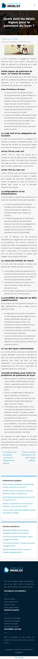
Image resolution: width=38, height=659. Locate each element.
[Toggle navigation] (34, 5)
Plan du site (19, 657)
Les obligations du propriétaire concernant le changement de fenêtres (9, 457)
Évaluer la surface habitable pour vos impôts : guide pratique (28, 456)
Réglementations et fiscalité (10, 39)
